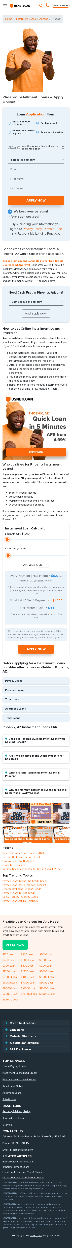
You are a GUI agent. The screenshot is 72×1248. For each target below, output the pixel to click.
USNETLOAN (36, 1235)
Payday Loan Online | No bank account (24, 885)
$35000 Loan (10, 999)
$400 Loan (9, 960)
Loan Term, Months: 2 (17, 548)
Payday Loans (13, 680)
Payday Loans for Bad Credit (19, 893)
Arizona (43, 19)
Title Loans (12, 699)
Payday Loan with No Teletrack (20, 901)
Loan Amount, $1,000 (17, 533)
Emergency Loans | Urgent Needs (22, 889)
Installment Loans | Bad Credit (20, 1073)
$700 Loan (9, 965)
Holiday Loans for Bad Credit (19, 861)
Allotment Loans (15, 708)
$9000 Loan (10, 988)
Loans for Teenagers (14, 865)
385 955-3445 (20, 1143)
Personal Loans (14, 690)
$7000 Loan (28, 982)
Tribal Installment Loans (16, 1167)
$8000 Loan (46, 982)
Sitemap (7, 1124)
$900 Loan (45, 965)
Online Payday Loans (14, 1066)
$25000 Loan (29, 994)
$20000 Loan (10, 994)
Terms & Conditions (14, 1118)
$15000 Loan (47, 988)
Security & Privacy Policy (16, 1111)
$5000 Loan (46, 977)
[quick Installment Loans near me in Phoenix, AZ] (36, 426)
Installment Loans (26, 19)
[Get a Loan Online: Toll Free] (48, 6)
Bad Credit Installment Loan (18, 1161)
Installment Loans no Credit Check (22, 1172)
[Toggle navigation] (5, 5)
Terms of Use (52, 229)
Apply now (36, 649)
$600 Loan (45, 960)
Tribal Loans (12, 718)
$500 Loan (27, 960)
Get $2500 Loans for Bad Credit (21, 857)
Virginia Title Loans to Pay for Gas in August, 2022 (31, 869)
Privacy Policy (32, 229)
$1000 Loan (9, 971)
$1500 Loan (27, 971)
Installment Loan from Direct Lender (23, 1177)
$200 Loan (27, 954)
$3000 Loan (10, 977)
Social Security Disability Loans (20, 897)
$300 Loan (45, 954)
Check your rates (60, 5)
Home (8, 19)
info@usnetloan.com (21, 1149)
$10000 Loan (28, 988)
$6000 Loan (10, 982)
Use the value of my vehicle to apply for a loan (39, 147)
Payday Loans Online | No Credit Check (25, 881)
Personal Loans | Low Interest (19, 1079)
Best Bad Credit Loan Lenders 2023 (23, 853)
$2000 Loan (46, 971)
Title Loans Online (13, 1086)
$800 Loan (27, 965)
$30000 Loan (47, 994)
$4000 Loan (28, 977)
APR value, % (30, 565)
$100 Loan (8, 954)
